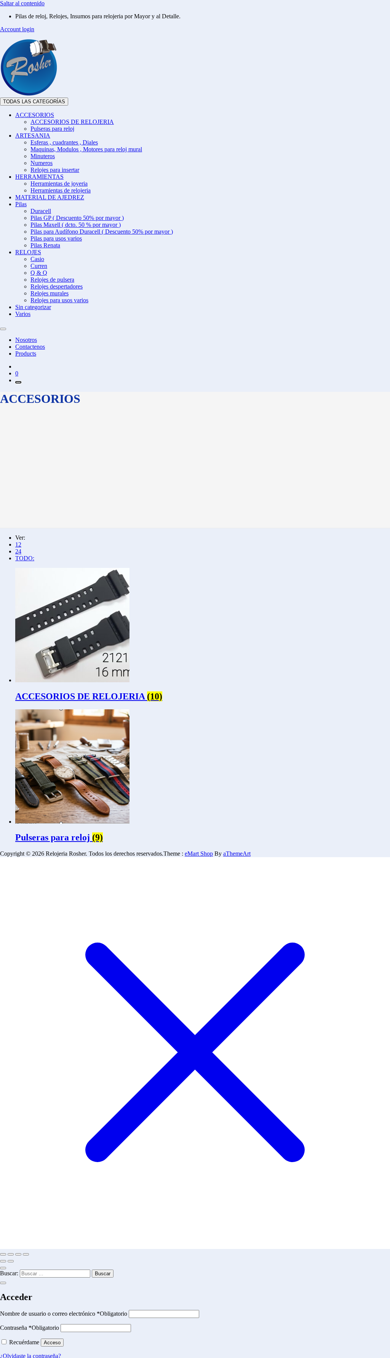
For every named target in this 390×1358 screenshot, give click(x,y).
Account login (17, 29)
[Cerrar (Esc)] (26, 1254)
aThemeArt (237, 853)
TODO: (24, 558)
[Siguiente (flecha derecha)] (11, 1261)
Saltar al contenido (22, 3)
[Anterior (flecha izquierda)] (3, 1261)
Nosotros (26, 340)
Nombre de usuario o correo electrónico (63, 1313)
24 (18, 551)
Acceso (52, 1342)
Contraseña (29, 1327)
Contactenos (30, 346)
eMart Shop (199, 853)
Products (25, 353)
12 (18, 544)
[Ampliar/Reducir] (3, 1254)
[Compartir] (18, 1254)
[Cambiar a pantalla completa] (11, 1254)
